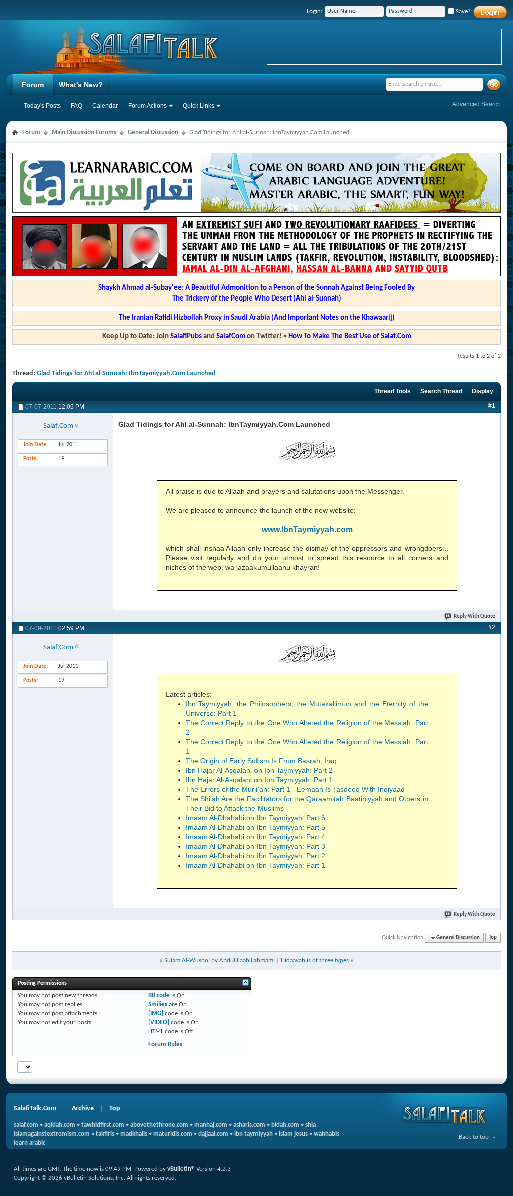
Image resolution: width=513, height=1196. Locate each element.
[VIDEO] (158, 1022)
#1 (491, 405)
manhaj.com (210, 1125)
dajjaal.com (213, 1134)
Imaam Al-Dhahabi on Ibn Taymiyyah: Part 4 (255, 837)
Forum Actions (147, 105)
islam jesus (293, 1134)
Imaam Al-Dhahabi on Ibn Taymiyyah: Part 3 (255, 846)
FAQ (76, 105)
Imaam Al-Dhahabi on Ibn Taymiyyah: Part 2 (255, 856)
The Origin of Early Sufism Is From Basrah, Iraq (261, 761)
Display (482, 391)
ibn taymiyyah (253, 1134)
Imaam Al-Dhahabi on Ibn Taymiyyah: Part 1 (255, 865)
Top (493, 938)
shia (310, 1125)
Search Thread (441, 391)
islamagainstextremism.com (52, 1134)
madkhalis (133, 1134)
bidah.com (285, 1125)
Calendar (105, 105)
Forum (33, 85)
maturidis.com (172, 1134)
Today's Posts (42, 105)
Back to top (474, 1137)
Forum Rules (165, 1044)
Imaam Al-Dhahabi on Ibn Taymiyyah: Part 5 (255, 827)
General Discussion (153, 132)
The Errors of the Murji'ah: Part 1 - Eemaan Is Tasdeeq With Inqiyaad (295, 789)
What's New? (81, 85)
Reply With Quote (474, 616)
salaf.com (26, 1125)
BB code (159, 995)
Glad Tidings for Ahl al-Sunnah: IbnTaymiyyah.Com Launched (126, 373)
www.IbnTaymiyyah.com (307, 529)
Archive (83, 1108)
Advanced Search (476, 104)
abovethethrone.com (159, 1125)
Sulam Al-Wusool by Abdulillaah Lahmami (219, 960)
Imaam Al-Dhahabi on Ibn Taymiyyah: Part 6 (255, 818)
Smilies (157, 1004)
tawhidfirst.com (102, 1125)
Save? (462, 11)
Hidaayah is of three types (315, 960)
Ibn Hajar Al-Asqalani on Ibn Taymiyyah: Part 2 (259, 770)
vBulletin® (181, 1169)
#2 (491, 627)
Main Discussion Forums (84, 132)
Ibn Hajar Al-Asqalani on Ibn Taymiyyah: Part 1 (259, 780)
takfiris (105, 1134)
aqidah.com (59, 1125)
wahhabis (326, 1134)
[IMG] (155, 1013)
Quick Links (198, 105)
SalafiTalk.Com (35, 1108)
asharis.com (249, 1125)
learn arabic (29, 1143)
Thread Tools (392, 391)
